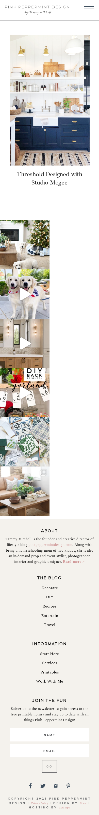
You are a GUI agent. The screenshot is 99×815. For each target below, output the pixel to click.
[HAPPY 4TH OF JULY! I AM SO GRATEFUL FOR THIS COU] (25, 294)
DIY (49, 597)
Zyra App (64, 807)
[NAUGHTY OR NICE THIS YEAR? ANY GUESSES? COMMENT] (25, 244)
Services (49, 663)
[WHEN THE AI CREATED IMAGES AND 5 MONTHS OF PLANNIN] (25, 343)
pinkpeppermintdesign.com (50, 544)
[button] (89, 9)
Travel (49, 625)
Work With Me (49, 681)
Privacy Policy (39, 803)
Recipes (49, 606)
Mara (83, 803)
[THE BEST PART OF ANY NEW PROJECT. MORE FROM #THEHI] (25, 442)
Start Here (49, 654)
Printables (49, 672)
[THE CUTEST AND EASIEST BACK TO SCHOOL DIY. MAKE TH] (25, 392)
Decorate (49, 588)
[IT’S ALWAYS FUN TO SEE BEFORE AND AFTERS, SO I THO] (25, 491)
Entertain (49, 616)
